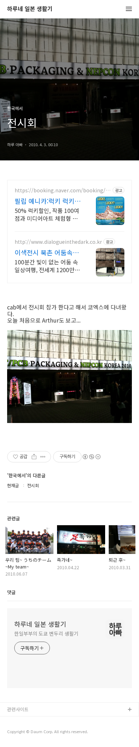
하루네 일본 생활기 (30, 9)
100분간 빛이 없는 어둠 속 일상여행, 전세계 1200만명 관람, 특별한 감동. (47, 266)
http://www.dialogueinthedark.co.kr (58, 242)
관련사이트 (18, 709)
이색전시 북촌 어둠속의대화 (47, 252)
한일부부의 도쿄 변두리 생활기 (46, 633)
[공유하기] (34, 456)
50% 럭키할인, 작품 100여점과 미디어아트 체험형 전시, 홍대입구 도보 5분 (47, 214)
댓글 (11, 592)
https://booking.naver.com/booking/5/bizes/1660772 (62, 190)
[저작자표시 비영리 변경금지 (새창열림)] (91, 457)
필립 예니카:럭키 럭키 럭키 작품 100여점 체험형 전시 (47, 201)
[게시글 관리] (42, 456)
